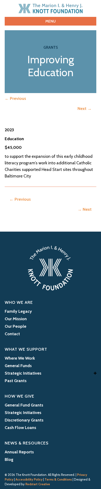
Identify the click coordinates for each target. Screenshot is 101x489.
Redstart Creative (37, 484)
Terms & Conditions (58, 479)
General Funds (18, 365)
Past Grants (16, 380)
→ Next (85, 209)
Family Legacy (18, 311)
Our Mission (16, 318)
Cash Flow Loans (20, 427)
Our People (15, 326)
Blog (9, 459)
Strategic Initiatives (23, 373)
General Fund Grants (24, 405)
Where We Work (20, 358)
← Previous (15, 98)
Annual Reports (19, 452)
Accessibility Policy (29, 479)
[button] (95, 373)
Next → (85, 108)
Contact (12, 333)
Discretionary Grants (24, 420)
